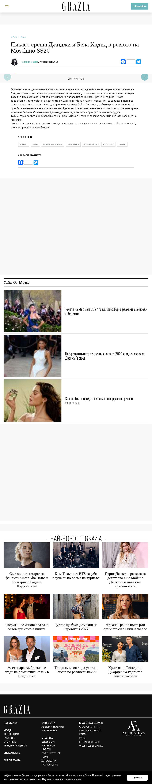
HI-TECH (46, 749)
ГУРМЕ (45, 757)
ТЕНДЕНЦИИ (11, 734)
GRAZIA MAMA (12, 760)
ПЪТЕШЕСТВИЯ (50, 753)
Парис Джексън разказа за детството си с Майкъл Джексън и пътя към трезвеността (125, 580)
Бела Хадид (73, 144)
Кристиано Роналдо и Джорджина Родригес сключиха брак (125, 672)
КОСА (82, 738)
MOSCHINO (108, 144)
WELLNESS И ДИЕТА (91, 745)
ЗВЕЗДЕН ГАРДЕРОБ (15, 745)
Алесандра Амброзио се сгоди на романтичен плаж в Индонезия (27, 672)
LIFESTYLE (47, 737)
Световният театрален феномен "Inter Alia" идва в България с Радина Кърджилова (26, 580)
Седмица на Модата (52, 144)
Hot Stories (10, 723)
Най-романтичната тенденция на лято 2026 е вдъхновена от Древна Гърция (104, 356)
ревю (35, 144)
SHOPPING (10, 741)
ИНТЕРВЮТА (49, 730)
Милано (23, 144)
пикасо (122, 144)
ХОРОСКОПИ (48, 760)
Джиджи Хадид (91, 144)
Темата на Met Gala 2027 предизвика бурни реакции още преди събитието (106, 311)
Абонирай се (139, 6)
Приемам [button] (137, 777)
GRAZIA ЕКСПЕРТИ (90, 726)
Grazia (14, 36)
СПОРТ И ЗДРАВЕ (89, 742)
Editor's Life (48, 741)
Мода (23, 36)
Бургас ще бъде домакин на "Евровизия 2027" (75, 627)
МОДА (7, 730)
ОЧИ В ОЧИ (48, 723)
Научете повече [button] (72, 779)
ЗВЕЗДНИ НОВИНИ (52, 726)
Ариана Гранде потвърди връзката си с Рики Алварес (125, 627)
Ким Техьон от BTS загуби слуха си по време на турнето (76, 576)
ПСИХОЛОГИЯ (49, 764)
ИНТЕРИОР (48, 745)
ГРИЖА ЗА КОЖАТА (90, 730)
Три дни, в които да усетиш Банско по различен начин (76, 670)
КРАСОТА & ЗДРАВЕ (91, 723)
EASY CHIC (9, 737)
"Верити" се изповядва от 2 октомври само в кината (26, 627)
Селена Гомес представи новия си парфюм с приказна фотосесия (99, 400)
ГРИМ (82, 734)
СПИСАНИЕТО (12, 753)
